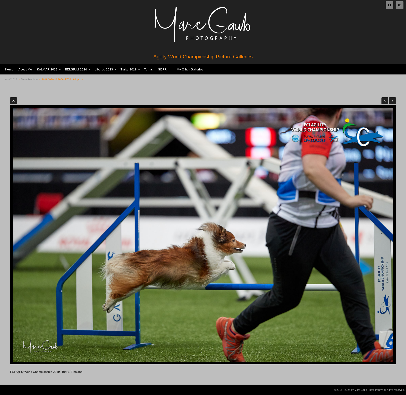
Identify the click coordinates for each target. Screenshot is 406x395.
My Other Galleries (190, 69)
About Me (25, 69)
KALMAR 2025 (47, 69)
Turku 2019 (129, 69)
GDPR (162, 69)
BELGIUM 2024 (76, 69)
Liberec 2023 (104, 69)
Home (9, 69)
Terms (148, 69)
